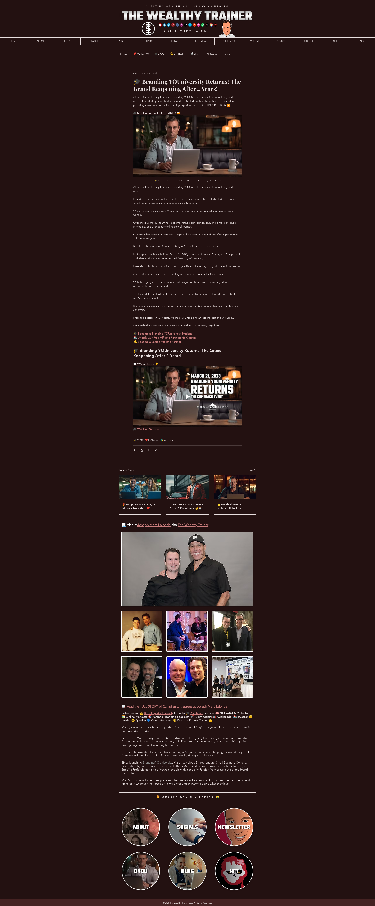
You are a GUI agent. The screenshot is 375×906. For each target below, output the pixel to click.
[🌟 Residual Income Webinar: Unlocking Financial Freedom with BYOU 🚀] (235, 487)
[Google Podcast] (211, 25)
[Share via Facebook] (134, 450)
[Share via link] (156, 450)
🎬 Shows (195, 53)
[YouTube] (160, 25)
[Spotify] (202, 25)
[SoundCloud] (194, 25)
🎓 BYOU (159, 53)
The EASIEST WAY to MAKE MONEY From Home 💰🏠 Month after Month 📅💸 (186, 506)
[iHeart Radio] (215, 25)
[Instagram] (181, 25)
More (227, 53)
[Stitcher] (207, 25)
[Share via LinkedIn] (149, 450)
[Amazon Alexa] (190, 25)
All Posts (123, 53)
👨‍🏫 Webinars (167, 440)
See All (253, 470)
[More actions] (240, 73)
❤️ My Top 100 (141, 53)
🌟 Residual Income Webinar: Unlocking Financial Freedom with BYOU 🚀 (231, 506)
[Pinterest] (173, 25)
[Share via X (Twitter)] (141, 450)
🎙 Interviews (212, 53)
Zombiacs (196, 713)
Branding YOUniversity (158, 713)
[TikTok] (185, 25)
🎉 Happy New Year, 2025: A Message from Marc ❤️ (138, 506)
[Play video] (187, 396)
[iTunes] (198, 25)
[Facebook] (177, 25)
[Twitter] (168, 25)
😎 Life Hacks (177, 53)
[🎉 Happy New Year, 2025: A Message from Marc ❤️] (140, 487)
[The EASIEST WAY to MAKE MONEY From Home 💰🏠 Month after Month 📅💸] (187, 487)
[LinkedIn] (164, 25)
